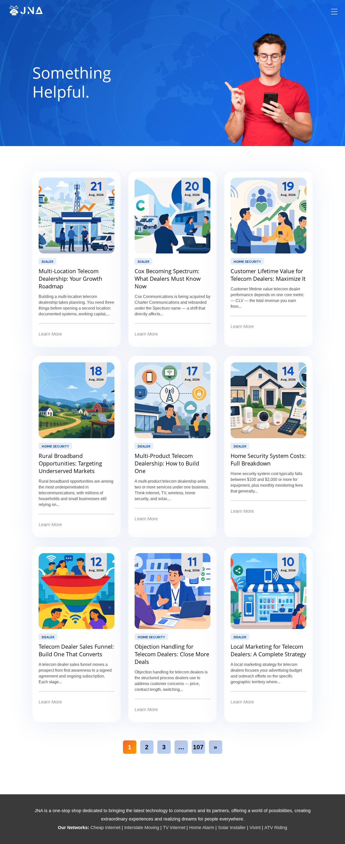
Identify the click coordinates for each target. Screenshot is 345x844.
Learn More (50, 334)
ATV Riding (275, 827)
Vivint (255, 827)
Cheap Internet (105, 827)
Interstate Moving (141, 827)
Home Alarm (202, 827)
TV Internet (174, 827)
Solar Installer (232, 827)
